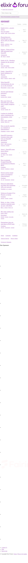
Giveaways (3, 242)
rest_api (2, 179)
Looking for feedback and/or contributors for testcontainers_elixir (7, 115)
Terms (15, 554)
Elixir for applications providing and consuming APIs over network (8, 185)
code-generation (7, 144)
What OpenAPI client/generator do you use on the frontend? (7, 83)
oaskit (6, 33)
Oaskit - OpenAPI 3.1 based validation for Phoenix (7, 73)
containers (10, 120)
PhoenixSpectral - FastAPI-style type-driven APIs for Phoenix (7, 38)
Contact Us (4, 547)
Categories (8, 235)
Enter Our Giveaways (7, 9)
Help (3, 549)
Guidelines (15, 235)
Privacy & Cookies (22, 554)
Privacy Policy (14, 238)
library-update (11, 67)
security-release (11, 33)
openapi (2, 33)
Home (2, 235)
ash (9, 109)
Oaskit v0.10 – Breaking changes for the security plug (8, 62)
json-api (2, 109)
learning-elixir (4, 97)
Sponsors (9, 242)
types (11, 44)
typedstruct (7, 168)
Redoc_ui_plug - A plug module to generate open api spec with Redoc (8, 203)
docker (2, 120)
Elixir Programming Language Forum (10, 16)
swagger (8, 131)
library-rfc (7, 45)
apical (2, 156)
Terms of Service (5, 238)
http (7, 154)
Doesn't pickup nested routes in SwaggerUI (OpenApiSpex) (7, 174)
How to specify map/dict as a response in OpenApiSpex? (8, 127)
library (4, 56)
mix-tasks (11, 217)
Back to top (4, 551)
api (1, 154)
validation (7, 44)
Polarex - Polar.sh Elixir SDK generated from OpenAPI (7, 51)
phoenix (2, 44)
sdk (1, 56)
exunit (5, 120)
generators (3, 145)
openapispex (7, 179)
